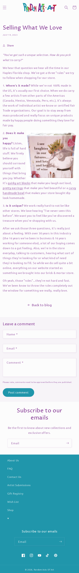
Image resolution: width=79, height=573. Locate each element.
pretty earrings (13, 188)
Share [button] (10, 45)
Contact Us (14, 476)
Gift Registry (15, 493)
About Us (13, 460)
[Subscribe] (67, 443)
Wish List (13, 501)
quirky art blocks (19, 183)
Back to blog (42, 305)
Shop (10, 510)
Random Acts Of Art (44, 569)
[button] (5, 7)
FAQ (10, 468)
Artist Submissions (19, 485)
